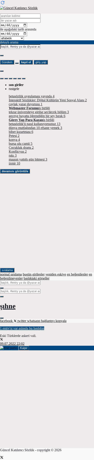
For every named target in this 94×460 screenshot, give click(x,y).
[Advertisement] (47, 221)
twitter (22, 321)
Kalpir (23, 348)
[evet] (1, 288)
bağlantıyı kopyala (53, 321)
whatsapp (34, 321)
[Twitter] (1, 458)
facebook (7, 321)
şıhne (8, 306)
